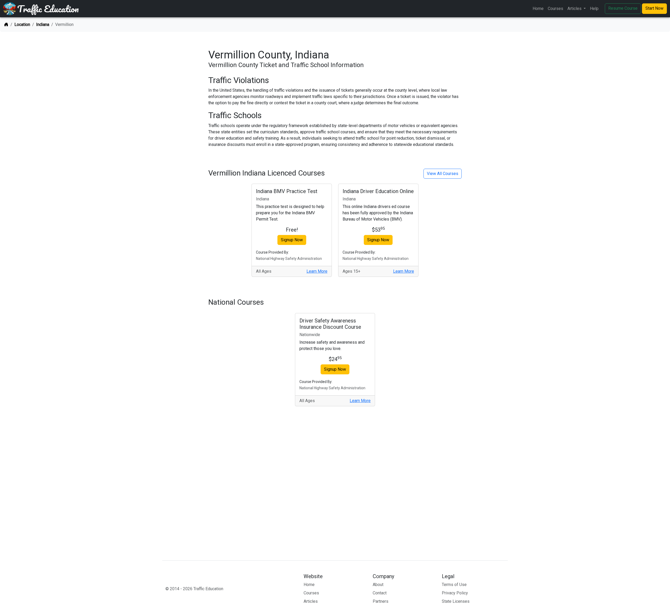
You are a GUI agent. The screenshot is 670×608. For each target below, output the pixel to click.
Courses (555, 8)
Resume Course (623, 8)
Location (22, 24)
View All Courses (442, 173)
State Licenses (456, 601)
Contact (380, 592)
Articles (311, 601)
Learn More (316, 271)
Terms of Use (454, 584)
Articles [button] (575, 8)
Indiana (42, 24)
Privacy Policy (455, 592)
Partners (380, 601)
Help (594, 8)
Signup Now (292, 239)
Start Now (654, 8)
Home (538, 8)
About (378, 584)
